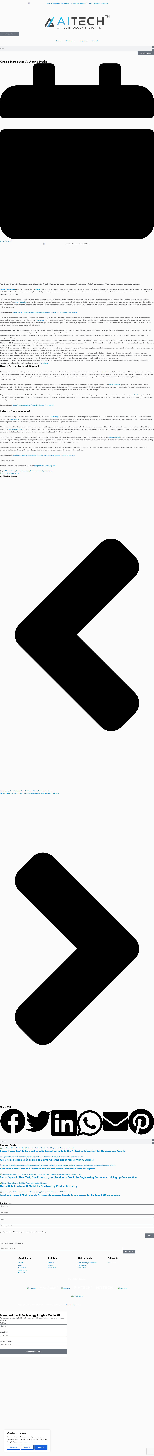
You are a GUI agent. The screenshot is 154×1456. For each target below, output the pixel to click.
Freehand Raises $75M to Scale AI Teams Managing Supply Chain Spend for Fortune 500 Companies (60, 1195)
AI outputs (44, 363)
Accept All (41, 1447)
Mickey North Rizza (15, 429)
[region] (27, 1441)
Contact (95, 41)
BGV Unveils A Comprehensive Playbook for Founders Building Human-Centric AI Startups (44, 455)
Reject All (27, 1447)
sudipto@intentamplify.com (45, 466)
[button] (13, 1121)
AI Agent (38, 289)
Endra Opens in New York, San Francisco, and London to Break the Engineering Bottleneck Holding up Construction (68, 1177)
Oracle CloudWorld (7, 289)
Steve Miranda (21, 302)
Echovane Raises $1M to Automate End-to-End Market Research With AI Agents (47, 1169)
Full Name (3, 1323)
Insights (82, 41)
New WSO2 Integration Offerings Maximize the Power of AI (33, 405)
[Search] (153, 48)
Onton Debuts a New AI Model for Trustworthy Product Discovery (38, 1186)
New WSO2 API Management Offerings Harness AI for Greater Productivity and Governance (45, 312)
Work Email (4, 1332)
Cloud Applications (22, 471)
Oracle (32, 471)
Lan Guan (105, 372)
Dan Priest (137, 395)
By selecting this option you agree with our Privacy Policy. (25, 1232)
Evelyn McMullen (114, 437)
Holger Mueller (14, 419)
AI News (59, 41)
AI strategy (54, 417)
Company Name (6, 1341)
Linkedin (113, 1263)
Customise (13, 1447)
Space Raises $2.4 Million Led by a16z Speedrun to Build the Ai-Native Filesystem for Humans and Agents (62, 1151)
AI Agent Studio (9, 471)
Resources (69, 41)
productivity (40, 471)
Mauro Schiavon (114, 385)
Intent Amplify (70, 1305)
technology (41, 320)
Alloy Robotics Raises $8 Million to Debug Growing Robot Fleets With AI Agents (47, 1160)
